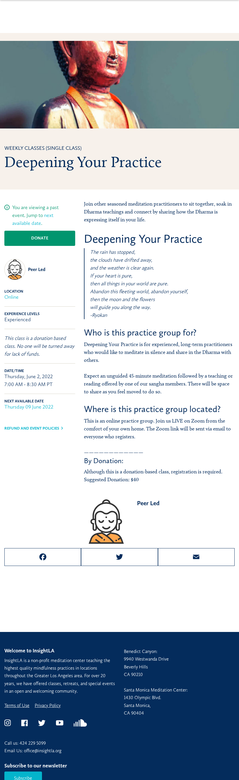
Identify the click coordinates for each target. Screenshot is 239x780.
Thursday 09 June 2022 (28, 407)
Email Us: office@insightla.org (32, 750)
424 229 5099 (33, 743)
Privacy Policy (48, 705)
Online (11, 297)
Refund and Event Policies (31, 428)
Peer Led (36, 269)
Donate (39, 238)
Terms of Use (16, 705)
